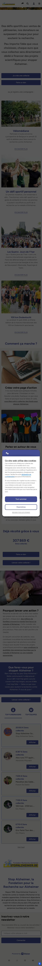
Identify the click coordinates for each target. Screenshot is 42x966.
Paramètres (21, 507)
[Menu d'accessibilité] (39, 963)
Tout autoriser (21, 499)
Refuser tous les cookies (21, 512)
